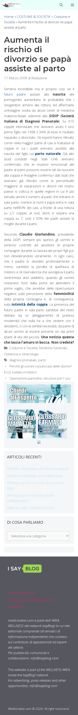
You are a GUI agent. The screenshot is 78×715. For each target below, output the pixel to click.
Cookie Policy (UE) (21, 592)
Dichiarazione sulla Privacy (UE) (30, 600)
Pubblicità (15, 607)
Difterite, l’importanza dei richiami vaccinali (37, 468)
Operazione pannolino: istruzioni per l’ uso (39, 378)
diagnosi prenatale (22, 360)
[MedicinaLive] (11, 5)
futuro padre (15, 94)
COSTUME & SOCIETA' (34, 16)
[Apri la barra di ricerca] (61, 5)
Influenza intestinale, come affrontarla (34, 475)
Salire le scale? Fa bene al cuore (30, 507)
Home (9, 16)
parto (42, 360)
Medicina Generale (53, 348)
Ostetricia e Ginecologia (21, 354)
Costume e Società (23, 348)
